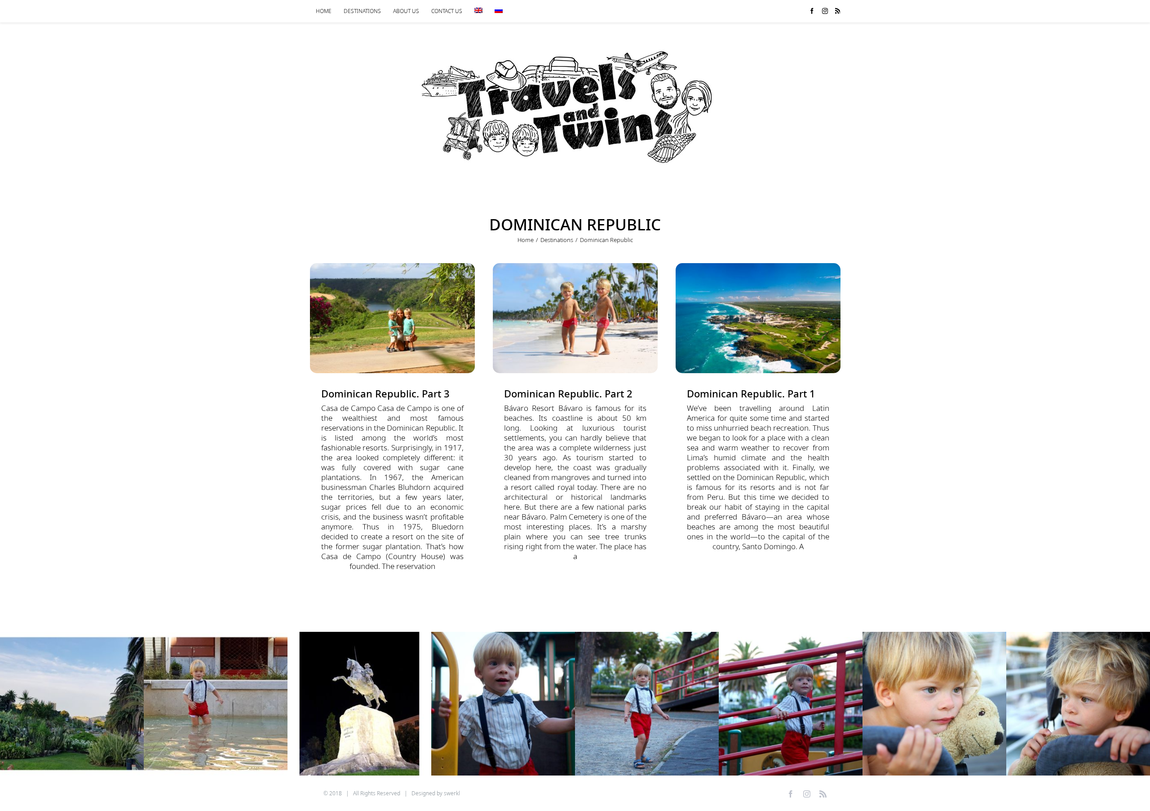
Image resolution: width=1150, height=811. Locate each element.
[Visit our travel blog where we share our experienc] (72, 704)
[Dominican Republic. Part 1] (758, 318)
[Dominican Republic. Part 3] (392, 318)
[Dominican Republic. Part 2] (575, 318)
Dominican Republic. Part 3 (385, 393)
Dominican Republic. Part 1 (751, 393)
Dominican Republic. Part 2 (568, 393)
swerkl (452, 793)
